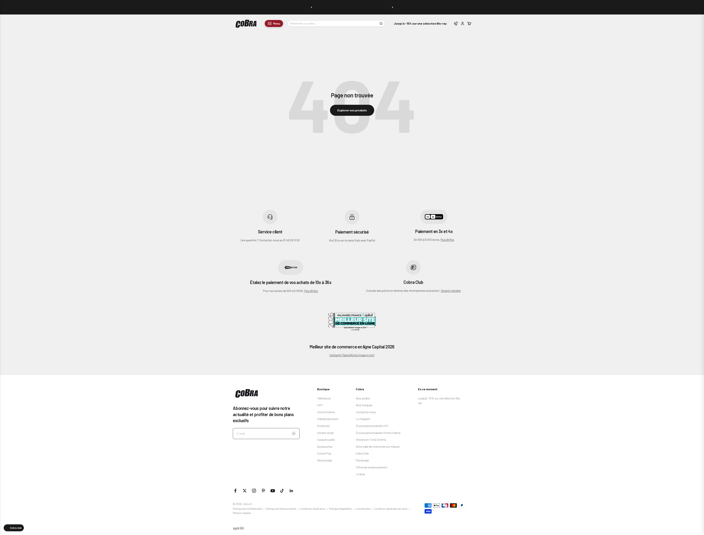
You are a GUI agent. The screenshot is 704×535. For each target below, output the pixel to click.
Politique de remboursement (281, 508)
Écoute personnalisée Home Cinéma (378, 432)
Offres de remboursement (371, 467)
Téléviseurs (324, 398)
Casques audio (326, 439)
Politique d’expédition (340, 508)
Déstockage (324, 460)
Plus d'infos (447, 239)
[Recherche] (381, 23)
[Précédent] (311, 7)
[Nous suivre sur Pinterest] (263, 490)
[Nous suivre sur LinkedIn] (291, 490)
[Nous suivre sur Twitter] (244, 490)
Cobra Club (362, 453)
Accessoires (324, 446)
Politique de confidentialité (247, 508)
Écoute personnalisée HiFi (372, 425)
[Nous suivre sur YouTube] (272, 490)
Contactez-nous (366, 412)
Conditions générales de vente (390, 508)
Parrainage (362, 460)
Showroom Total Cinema (371, 439)
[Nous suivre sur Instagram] (254, 490)
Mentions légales (242, 512)
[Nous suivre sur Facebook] (235, 490)
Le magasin (363, 419)
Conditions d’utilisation (312, 508)
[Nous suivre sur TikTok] (282, 490)
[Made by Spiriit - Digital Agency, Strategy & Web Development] (238, 529)
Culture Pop (324, 453)
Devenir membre (451, 290)
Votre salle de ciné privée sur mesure (378, 446)
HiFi (320, 405)
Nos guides (363, 398)
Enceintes (323, 425)
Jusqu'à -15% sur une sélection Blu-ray (420, 23)
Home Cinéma (326, 412)
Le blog (360, 474)
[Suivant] (392, 7)
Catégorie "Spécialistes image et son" (352, 355)
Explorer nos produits (352, 110)
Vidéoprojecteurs (327, 419)
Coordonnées (363, 508)
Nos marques (364, 405)
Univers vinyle (325, 432)
